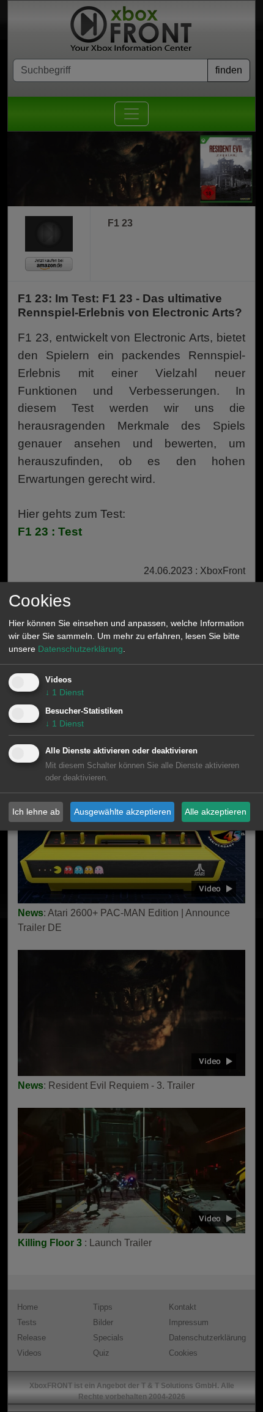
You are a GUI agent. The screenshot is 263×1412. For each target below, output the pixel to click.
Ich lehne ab (36, 811)
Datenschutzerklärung (80, 649)
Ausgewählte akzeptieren (122, 811)
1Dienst (64, 692)
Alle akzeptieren (215, 811)
